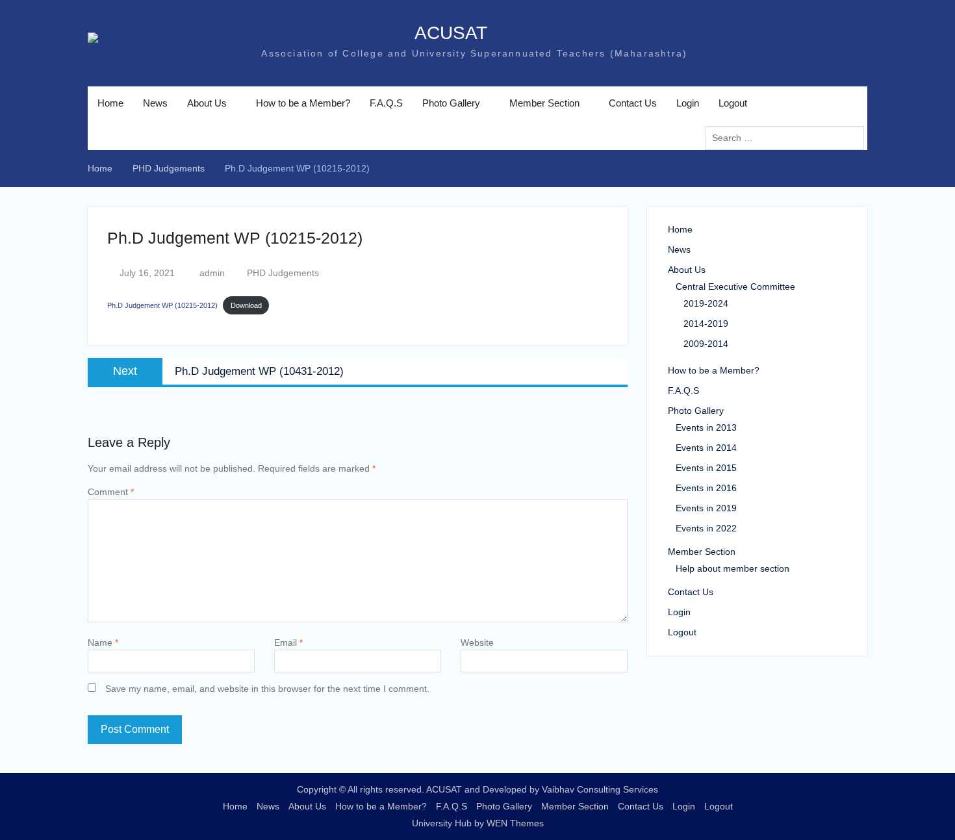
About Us (207, 102)
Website (477, 642)
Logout (733, 102)
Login (687, 102)
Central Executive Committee (735, 286)
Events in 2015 (706, 468)
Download (246, 305)
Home (110, 102)
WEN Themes (515, 823)
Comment (111, 492)
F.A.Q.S (386, 102)
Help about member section (732, 568)
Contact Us (633, 102)
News (155, 102)
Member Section (544, 102)
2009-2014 (705, 343)
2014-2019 (705, 323)
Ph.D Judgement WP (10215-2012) (162, 305)
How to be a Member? (303, 102)
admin (212, 273)
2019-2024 (705, 303)
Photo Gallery (451, 102)
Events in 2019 (706, 508)
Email (288, 642)
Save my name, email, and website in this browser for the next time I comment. (267, 688)
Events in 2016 (706, 488)
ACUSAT (360, 33)
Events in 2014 (706, 447)
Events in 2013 (706, 427)
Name (103, 642)
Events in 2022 (706, 528)
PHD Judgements (283, 273)
